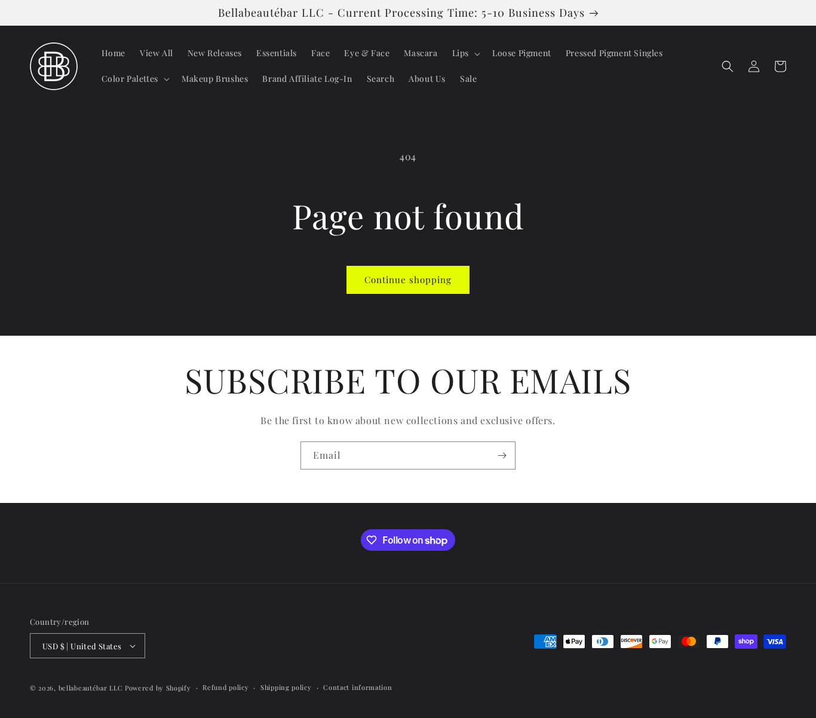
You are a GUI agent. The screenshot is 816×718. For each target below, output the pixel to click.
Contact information (357, 687)
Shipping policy (286, 687)
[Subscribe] (502, 455)
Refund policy (226, 687)
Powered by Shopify (158, 687)
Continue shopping (408, 280)
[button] (465, 53)
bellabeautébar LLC (91, 687)
